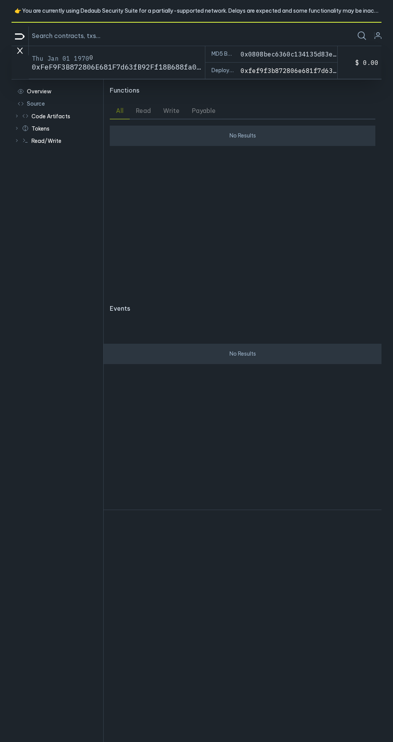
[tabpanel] (242, 208)
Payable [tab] (204, 110)
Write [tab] (171, 110)
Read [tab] (143, 110)
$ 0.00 (366, 62)
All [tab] (120, 110)
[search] (362, 35)
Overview (39, 91)
